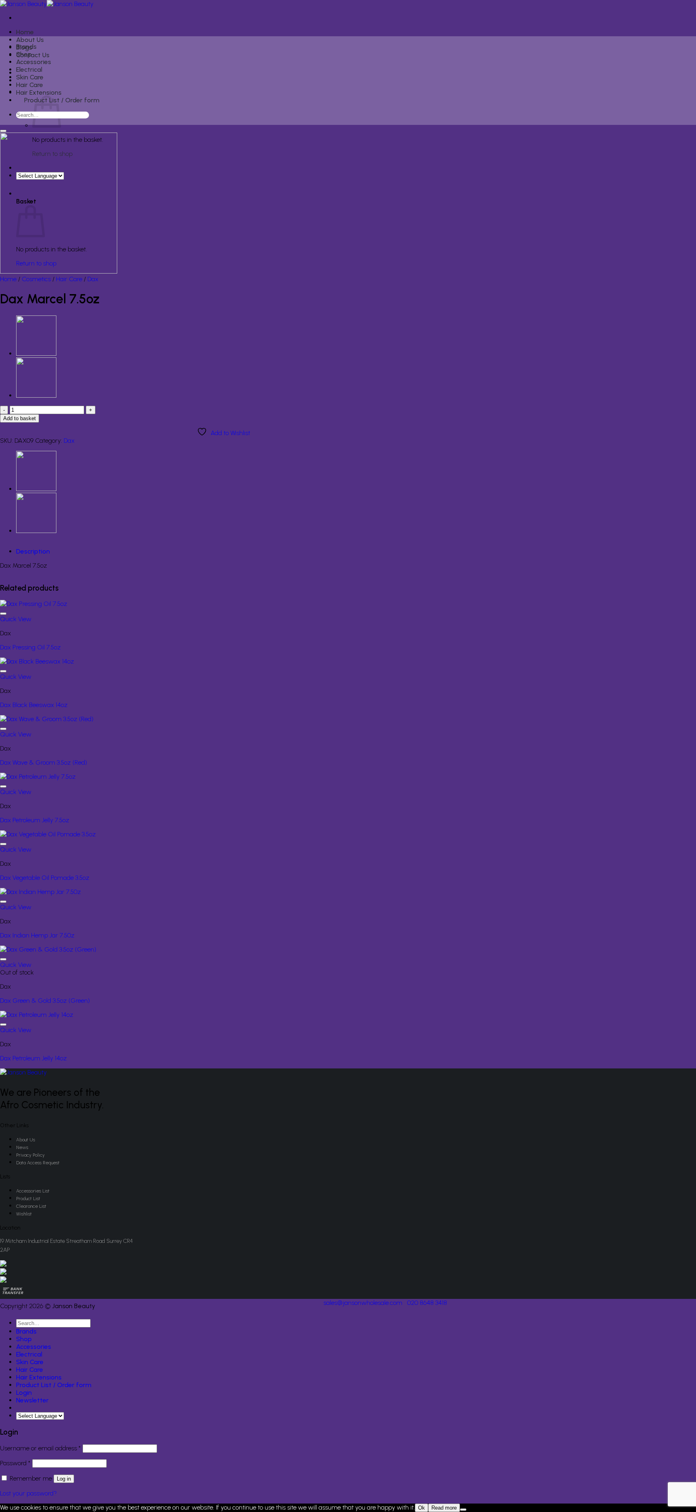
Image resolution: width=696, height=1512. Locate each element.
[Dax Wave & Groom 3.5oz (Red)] (46, 719)
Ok (421, 1508)
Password (15, 1463)
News (22, 1147)
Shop (24, 54)
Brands (26, 46)
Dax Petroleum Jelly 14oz (33, 1058)
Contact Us (33, 55)
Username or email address (40, 1448)
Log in (64, 1479)
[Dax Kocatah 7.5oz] (36, 395)
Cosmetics (36, 279)
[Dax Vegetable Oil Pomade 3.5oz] (48, 834)
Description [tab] (33, 551)
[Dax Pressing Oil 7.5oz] (36, 353)
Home (25, 32)
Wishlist (24, 1214)
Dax (92, 279)
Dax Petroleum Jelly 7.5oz (34, 820)
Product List (28, 1198)
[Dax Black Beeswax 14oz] (37, 661)
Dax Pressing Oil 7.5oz (30, 647)
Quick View (15, 619)
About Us (30, 40)
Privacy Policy (30, 1155)
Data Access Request (38, 1163)
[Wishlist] (3, 131)
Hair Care (29, 85)
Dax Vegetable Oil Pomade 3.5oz (44, 877)
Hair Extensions (39, 92)
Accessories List (33, 1191)
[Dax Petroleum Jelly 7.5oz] (38, 776)
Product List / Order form (61, 100)
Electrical (29, 69)
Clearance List (31, 1206)
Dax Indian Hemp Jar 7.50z (37, 935)
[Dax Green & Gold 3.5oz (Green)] (48, 949)
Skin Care (30, 77)
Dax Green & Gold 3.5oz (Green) (45, 1000)
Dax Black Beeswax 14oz (34, 705)
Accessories (33, 62)
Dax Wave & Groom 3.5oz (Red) (43, 762)
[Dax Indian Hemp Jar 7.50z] (40, 892)
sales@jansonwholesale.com (362, 1303)
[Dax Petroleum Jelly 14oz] (36, 1014)
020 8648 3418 (427, 1303)
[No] (463, 1509)
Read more (444, 1508)
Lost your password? (28, 1493)
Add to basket (19, 418)
